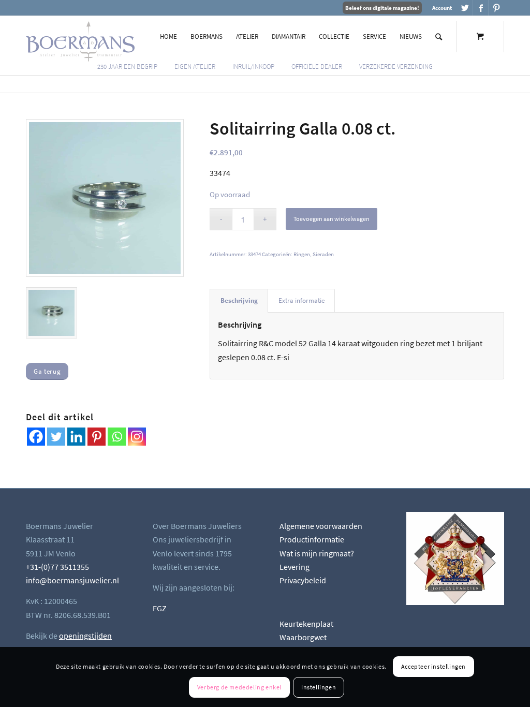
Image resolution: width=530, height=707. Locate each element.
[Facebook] (36, 437)
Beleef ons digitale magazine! (382, 7)
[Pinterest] (96, 437)
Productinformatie (311, 539)
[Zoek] (439, 36)
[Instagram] (137, 437)
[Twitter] (56, 437)
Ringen (301, 254)
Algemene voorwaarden (320, 526)
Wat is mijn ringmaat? (316, 553)
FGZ (160, 608)
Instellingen (318, 687)
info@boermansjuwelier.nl (72, 580)
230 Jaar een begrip (127, 66)
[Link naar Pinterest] (496, 8)
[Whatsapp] (117, 437)
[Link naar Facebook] (480, 8)
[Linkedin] (76, 437)
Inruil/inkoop (253, 66)
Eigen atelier (194, 66)
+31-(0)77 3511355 (57, 567)
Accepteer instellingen (433, 666)
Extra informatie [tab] (301, 300)
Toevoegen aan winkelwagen (331, 219)
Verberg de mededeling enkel (239, 687)
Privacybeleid (302, 580)
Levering (294, 567)
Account (442, 7)
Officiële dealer (316, 66)
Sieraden (323, 254)
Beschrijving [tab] (239, 300)
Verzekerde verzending (396, 66)
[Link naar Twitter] (465, 8)
